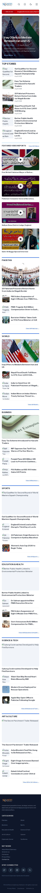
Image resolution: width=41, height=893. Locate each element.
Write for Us (5, 852)
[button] (20, 161)
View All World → (33, 404)
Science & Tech (25, 830)
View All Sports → (33, 556)
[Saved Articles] (24, 4)
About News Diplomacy (9, 849)
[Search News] (18, 4)
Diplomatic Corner (7, 839)
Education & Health (8, 830)
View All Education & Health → (29, 632)
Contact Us (5, 859)
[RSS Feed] (29, 870)
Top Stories (23, 839)
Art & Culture (6, 834)
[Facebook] (10, 870)
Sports (22, 825)
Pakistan (4, 820)
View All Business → (32, 480)
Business (5, 825)
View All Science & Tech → (30, 708)
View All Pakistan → (32, 328)
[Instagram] (17, 870)
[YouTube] (23, 870)
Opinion (22, 834)
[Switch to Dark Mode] (30, 4)
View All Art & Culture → (31, 782)
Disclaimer (5, 854)
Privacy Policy (6, 857)
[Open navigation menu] (36, 4)
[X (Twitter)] (4, 870)
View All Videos (34, 146)
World (22, 820)
